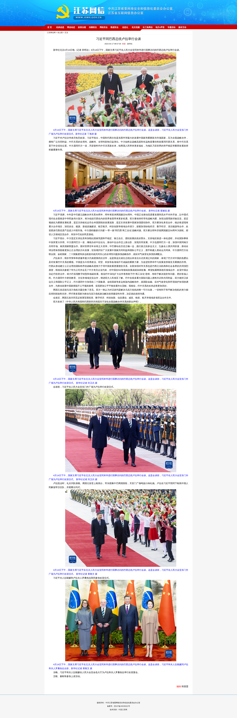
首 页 (49, 27)
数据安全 (114, 27)
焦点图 (60, 33)
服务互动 (182, 27)
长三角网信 (148, 27)
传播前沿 (93, 27)
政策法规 (82, 27)
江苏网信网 (51, 33)
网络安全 (104, 27)
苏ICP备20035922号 (122, 706)
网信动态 (71, 27)
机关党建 (136, 27)
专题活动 (171, 27)
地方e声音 (160, 27)
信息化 (125, 27)
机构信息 (60, 27)
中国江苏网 (122, 710)
